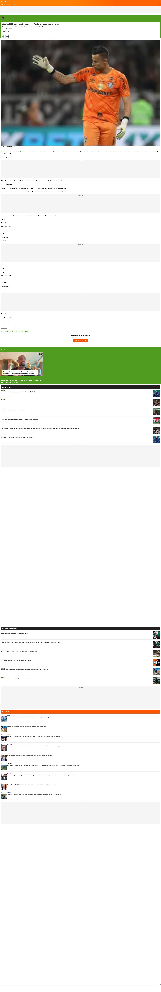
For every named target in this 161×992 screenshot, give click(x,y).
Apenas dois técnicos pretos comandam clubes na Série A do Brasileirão (18, 391)
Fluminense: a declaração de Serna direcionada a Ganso (14, 401)
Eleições (8, 734)
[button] (1, 1)
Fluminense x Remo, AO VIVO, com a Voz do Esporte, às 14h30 (16, 660)
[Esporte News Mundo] (4, 328)
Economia (9, 792)
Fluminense (18, 13)
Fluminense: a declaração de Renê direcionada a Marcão (14, 410)
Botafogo (22, 151)
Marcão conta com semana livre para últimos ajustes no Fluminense (17, 437)
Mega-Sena (9, 715)
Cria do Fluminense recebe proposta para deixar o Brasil (14, 633)
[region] (80, 989)
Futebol (12, 13)
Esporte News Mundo (14, 331)
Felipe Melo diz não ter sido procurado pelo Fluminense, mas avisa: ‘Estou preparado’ (21, 381)
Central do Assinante (11, 4)
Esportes (7, 13)
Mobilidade (9, 763)
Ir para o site (6, 1)
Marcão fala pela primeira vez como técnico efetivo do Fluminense (17, 678)
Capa (2, 13)
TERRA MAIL (3, 4)
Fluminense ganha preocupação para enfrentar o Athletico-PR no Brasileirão (19, 419)
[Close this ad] (160, 985)
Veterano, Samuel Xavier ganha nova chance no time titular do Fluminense (19, 651)
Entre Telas (9, 744)
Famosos (9, 773)
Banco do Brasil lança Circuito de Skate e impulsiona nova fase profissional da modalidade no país (24, 669)
